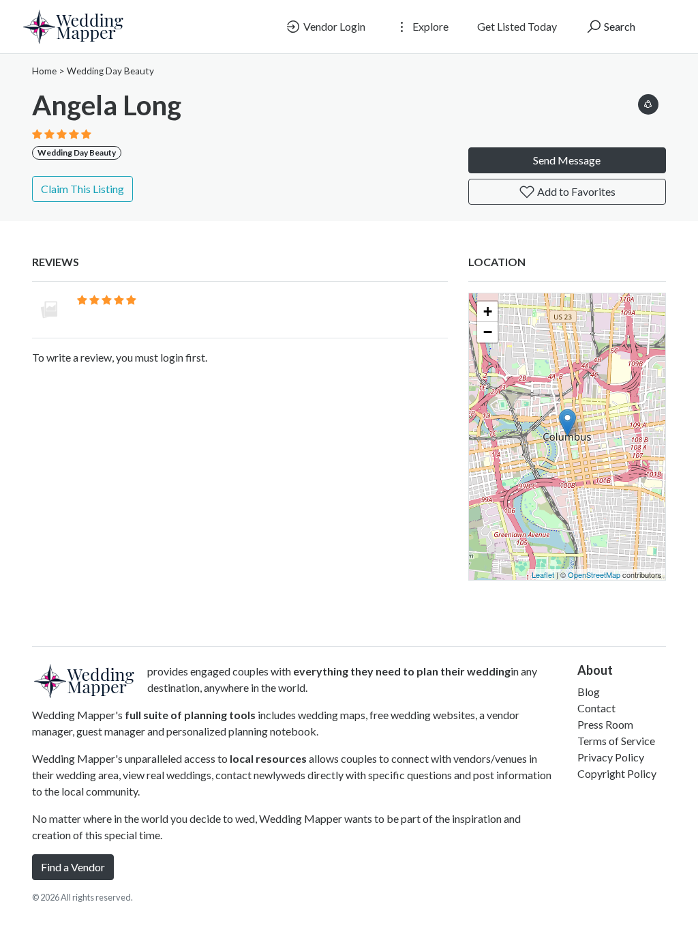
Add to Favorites (575, 191)
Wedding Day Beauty (110, 70)
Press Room (605, 724)
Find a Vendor (73, 866)
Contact (596, 707)
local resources (268, 758)
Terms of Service (616, 740)
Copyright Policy (616, 773)
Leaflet (543, 574)
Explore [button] (429, 26)
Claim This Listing (82, 188)
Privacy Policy (610, 757)
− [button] (487, 331)
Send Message (567, 160)
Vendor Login (333, 26)
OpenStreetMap (594, 574)
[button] (648, 102)
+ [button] (487, 311)
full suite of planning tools (190, 714)
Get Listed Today (517, 26)
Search (618, 26)
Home (44, 70)
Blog (588, 691)
